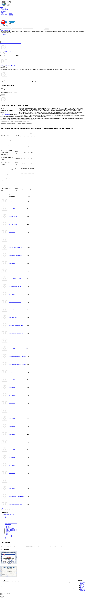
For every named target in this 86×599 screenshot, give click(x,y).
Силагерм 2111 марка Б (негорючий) (16, 325)
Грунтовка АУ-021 (4, 78)
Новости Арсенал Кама (5, 544)
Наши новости (82, 584)
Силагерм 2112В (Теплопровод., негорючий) (18, 372)
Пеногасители (8, 524)
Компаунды (7, 520)
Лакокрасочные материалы (8, 514)
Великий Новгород (4, 9)
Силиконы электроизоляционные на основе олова (15, 537)
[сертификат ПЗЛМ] (8, 563)
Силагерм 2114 (12, 449)
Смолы (6, 538)
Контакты (5, 39)
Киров (2, 13)
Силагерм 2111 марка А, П (14, 309)
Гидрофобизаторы (8, 517)
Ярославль (11, 15)
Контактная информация (82, 590)
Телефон (3, 89)
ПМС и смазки (8, 527)
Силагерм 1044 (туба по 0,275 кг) (15, 247)
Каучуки (7, 518)
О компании (5, 35)
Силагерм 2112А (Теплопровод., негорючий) (18, 340)
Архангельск (3, 8)
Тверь (10, 12)
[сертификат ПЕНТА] (8, 576)
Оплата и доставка (82, 586)
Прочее (6, 533)
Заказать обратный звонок (5, 26)
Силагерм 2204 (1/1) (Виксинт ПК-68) (16, 496)
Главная (4, 34)
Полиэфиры (7, 531)
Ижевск (2, 12)
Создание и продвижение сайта (7, 584)
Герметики (7, 516)
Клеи (6, 519)
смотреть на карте (11, 580)
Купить (1, 114)
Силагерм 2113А (12, 403)
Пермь (1, 7)
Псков (10, 8)
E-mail (2, 91)
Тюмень (10, 13)
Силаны (6, 534)
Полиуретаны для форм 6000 (11, 530)
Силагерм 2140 (12, 465)
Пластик (7, 526)
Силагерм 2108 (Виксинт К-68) (15, 302)
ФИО (2, 88)
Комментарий (4, 92)
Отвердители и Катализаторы (11, 523)
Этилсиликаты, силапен (10, 539)
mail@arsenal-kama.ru (5, 30)
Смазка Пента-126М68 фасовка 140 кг (8, 65)
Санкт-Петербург (12, 9)
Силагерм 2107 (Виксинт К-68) (15, 278)
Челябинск (11, 14)
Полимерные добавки (9, 528)
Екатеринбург (3, 11)
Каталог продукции (82, 588)
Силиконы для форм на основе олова (12, 535)
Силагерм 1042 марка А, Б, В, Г (15, 216)
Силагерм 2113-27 (12, 387)
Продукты (7, 532)
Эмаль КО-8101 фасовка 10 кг (6, 51)
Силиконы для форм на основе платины (13, 536)
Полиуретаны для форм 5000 (11, 529)
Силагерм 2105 (12, 263)
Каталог (4, 36)
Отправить (3, 95)
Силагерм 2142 (12, 480)
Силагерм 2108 (12, 294)
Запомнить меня (5, 595)
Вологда (2, 10)
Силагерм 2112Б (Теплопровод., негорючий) (17, 356)
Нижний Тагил (4, 14)
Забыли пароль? (3, 597)
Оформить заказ (7, 114)
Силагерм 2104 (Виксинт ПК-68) (15, 255)
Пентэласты (7, 525)
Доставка (4, 37)
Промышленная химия (7, 515)
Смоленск (11, 10)
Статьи (4, 38)
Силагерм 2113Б (12, 418)
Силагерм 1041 (12, 201)
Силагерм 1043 (12, 232)
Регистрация (9, 597)
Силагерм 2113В (12, 434)
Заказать (46, 29)
